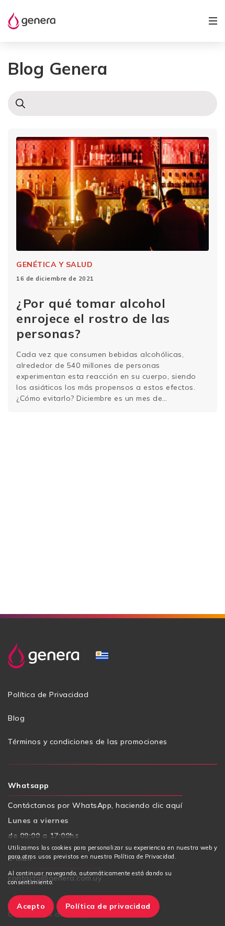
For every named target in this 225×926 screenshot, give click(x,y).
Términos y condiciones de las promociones (87, 741)
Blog (16, 718)
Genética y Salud (54, 264)
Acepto (31, 906)
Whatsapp (28, 785)
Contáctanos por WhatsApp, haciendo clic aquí (95, 805)
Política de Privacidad (48, 694)
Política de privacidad (108, 906)
